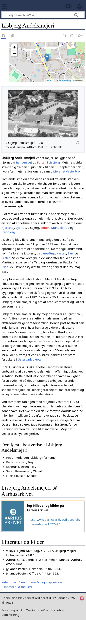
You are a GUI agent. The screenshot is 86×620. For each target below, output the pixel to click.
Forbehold (58, 610)
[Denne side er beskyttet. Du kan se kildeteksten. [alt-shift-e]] (64, 36)
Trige (4, 267)
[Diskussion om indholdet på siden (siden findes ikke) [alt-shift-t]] (12, 36)
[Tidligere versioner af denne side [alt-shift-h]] (72, 36)
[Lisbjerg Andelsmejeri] (46, 58)
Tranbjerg (8, 232)
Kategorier (8, 582)
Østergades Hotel (30, 359)
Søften (45, 228)
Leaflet (48, 80)
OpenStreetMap (63, 80)
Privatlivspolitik (12, 610)
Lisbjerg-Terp (46, 253)
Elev (71, 253)
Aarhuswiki (27, 6)
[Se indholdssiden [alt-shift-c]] (3, 36)
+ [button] (14, 47)
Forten (41, 162)
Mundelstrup (60, 228)
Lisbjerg (54, 162)
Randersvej (24, 162)
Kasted (61, 253)
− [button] (14, 53)
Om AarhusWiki (37, 610)
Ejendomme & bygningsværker (40, 582)
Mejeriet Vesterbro (66, 171)
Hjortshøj (7, 228)
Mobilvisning (10, 615)
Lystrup (21, 228)
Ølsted (6, 258)
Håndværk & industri (17, 587)
